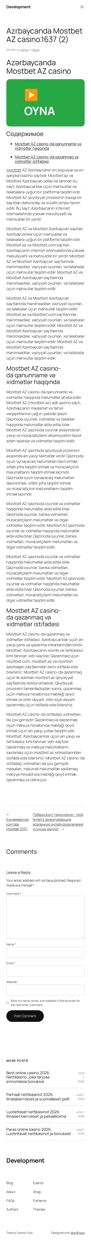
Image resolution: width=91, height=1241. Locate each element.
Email (10, 963)
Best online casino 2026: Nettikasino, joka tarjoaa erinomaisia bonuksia (28, 1077)
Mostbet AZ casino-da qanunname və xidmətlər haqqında (48, 146)
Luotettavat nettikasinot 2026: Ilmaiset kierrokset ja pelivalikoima (36, 1114)
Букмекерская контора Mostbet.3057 (17, 824)
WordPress (77, 1233)
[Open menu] (82, 7)
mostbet (13, 170)
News (36, 50)
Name (11, 944)
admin (25, 50)
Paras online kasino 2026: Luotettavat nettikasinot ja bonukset (38, 1131)
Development (18, 7)
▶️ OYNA (39, 102)
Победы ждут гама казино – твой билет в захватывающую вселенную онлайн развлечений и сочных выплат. (58, 821)
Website (11, 982)
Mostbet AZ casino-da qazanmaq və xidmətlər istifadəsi (47, 159)
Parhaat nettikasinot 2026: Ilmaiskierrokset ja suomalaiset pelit (37, 1096)
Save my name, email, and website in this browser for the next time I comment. (45, 1003)
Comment (13, 894)
